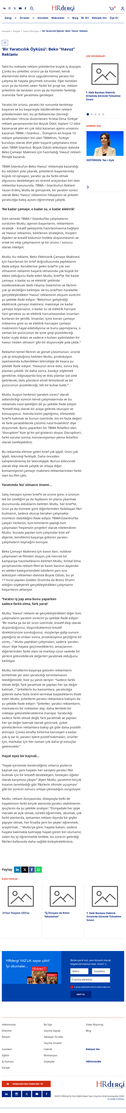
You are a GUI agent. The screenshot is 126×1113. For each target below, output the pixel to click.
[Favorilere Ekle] (5, 42)
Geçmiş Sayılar (52, 1030)
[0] (111, 8)
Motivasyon (50, 1055)
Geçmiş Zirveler (53, 1043)
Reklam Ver (99, 18)
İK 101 (85, 18)
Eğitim (5, 1055)
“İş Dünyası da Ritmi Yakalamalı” (56, 914)
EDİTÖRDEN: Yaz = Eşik (100, 160)
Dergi (8, 18)
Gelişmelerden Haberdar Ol (27, 1083)
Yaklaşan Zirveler (53, 1037)
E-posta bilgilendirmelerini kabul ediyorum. (92, 987)
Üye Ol (114, 18)
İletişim (6, 1037)
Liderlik (48, 1049)
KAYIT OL (81, 994)
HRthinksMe (93, 1061)
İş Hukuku (8, 1061)
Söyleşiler (49, 1061)
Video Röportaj (94, 1024)
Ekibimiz (7, 1030)
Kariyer (6, 1067)
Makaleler (58, 18)
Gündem (43, 18)
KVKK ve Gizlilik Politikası (115, 1097)
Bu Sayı (48, 1024)
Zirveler (25, 18)
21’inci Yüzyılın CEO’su (16, 913)
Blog (75, 18)
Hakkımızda (9, 1024)
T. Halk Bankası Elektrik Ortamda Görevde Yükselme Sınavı (103, 96)
